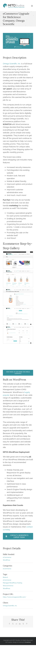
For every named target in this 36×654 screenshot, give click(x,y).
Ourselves (28, 642)
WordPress (6, 560)
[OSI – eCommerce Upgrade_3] (18, 290)
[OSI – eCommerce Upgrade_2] (18, 272)
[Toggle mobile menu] (32, 6)
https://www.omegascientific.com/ (14, 597)
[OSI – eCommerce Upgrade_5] (18, 328)
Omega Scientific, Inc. (12, 64)
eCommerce (7, 557)
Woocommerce (8, 586)
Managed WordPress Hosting (12, 583)
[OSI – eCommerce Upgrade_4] (18, 309)
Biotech (5, 577)
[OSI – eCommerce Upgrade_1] (18, 253)
